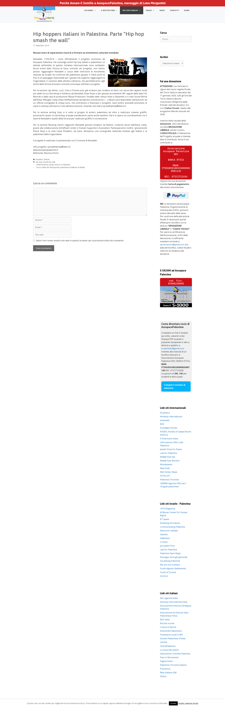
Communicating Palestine (172, 526)
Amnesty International (171, 416)
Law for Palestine (168, 453)
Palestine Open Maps (170, 553)
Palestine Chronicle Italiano (173, 665)
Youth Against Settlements (173, 568)
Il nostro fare (108, 10)
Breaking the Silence (170, 523)
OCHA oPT (165, 475)
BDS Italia (165, 619)
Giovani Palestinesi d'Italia (172, 638)
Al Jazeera (165, 412)
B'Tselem (164, 519)
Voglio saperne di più (188, 703)
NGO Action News (168, 472)
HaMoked (165, 538)
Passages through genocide (173, 557)
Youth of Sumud (168, 572)
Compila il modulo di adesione (174, 386)
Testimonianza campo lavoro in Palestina (53, 164)
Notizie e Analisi (130, 10)
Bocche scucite (167, 623)
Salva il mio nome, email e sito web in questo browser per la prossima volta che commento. (80, 240)
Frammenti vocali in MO (171, 634)
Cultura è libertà (168, 627)
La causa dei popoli (169, 649)
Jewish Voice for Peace (171, 449)
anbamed (164, 420)
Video (162, 10)
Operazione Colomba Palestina (175, 653)
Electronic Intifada (169, 530)
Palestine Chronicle (169, 479)
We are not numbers (170, 564)
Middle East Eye (167, 456)
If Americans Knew (169, 438)
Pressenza (165, 668)
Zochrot (164, 576)
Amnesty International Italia (173, 601)
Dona (186, 10)
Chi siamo (88, 10)
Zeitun (163, 676)
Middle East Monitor (170, 460)
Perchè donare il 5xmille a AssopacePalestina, (112, 3)
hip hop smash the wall (45, 162)
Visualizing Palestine (170, 560)
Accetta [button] (173, 703)
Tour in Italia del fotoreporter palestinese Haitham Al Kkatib (60, 167)
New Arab (165, 468)
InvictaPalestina (167, 646)
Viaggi (149, 10)
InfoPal (163, 642)
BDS (162, 424)
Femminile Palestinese (171, 630)
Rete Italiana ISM (168, 672)
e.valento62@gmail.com (172, 348)
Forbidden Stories (168, 427)
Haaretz (164, 534)
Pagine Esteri (166, 661)
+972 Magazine (167, 508)
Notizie (47, 159)
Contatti (174, 10)
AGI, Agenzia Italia (169, 598)
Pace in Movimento (169, 657)
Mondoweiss (166, 464)
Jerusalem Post (167, 545)
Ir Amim (164, 542)
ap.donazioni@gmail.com (172, 244)
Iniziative (39, 159)
